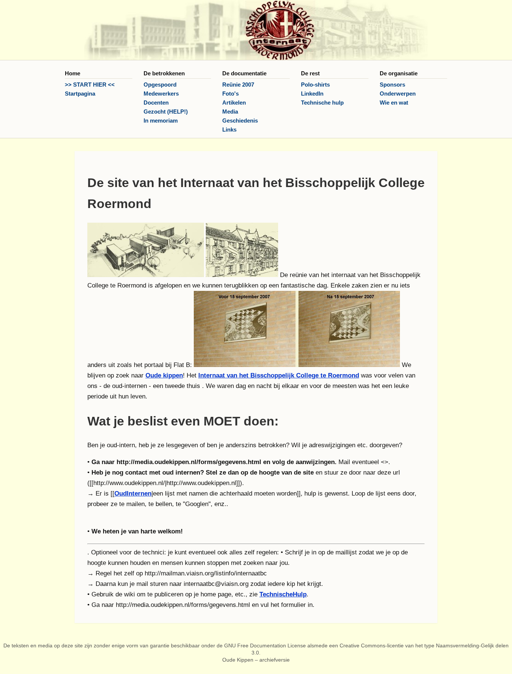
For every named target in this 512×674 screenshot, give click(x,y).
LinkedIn (312, 93)
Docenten (156, 102)
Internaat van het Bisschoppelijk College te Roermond (278, 375)
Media (230, 111)
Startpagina (80, 93)
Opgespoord (160, 84)
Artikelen (234, 102)
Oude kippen (164, 375)
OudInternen (132, 493)
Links (229, 129)
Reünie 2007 (238, 84)
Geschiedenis (240, 120)
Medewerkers (161, 93)
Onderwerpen (398, 93)
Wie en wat (394, 102)
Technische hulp (322, 102)
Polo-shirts (315, 84)
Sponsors (392, 84)
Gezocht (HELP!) (166, 111)
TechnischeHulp (283, 594)
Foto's (230, 93)
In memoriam (161, 120)
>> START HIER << (90, 84)
